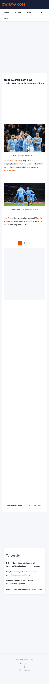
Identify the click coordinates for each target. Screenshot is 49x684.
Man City (13, 160)
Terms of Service (24, 670)
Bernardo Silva (10, 170)
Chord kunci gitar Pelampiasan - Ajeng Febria (24, 589)
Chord (29, 12)
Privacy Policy (24, 664)
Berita (39, 12)
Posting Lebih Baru (14, 505)
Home (6, 12)
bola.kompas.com (29, 155)
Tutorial (17, 12)
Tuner (7, 18)
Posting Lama (35, 505)
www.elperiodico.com (29, 210)
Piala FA (38, 218)
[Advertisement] (24, 47)
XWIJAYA (13, 4)
